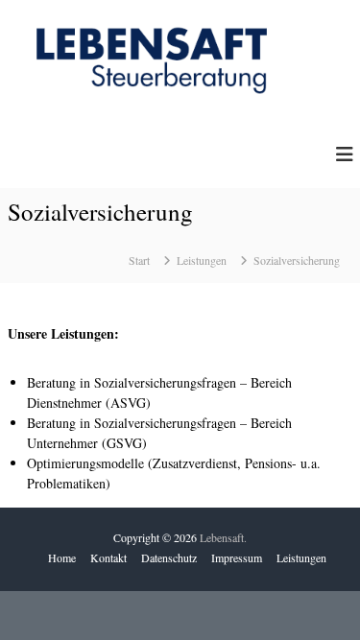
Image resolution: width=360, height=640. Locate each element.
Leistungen (301, 557)
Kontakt (108, 557)
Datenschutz (169, 557)
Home (62, 557)
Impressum (236, 557)
